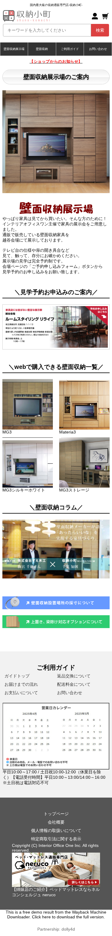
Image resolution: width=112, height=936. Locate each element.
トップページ (56, 813)
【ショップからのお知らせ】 (56, 61)
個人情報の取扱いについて (56, 830)
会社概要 (56, 822)
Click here (41, 916)
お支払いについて (21, 692)
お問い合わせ (98, 49)
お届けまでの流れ (21, 684)
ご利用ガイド (70, 49)
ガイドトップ (17, 676)
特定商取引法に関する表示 (56, 838)
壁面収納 (42, 49)
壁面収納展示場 (14, 49)
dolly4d (68, 929)
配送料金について (73, 684)
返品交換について (73, 676)
